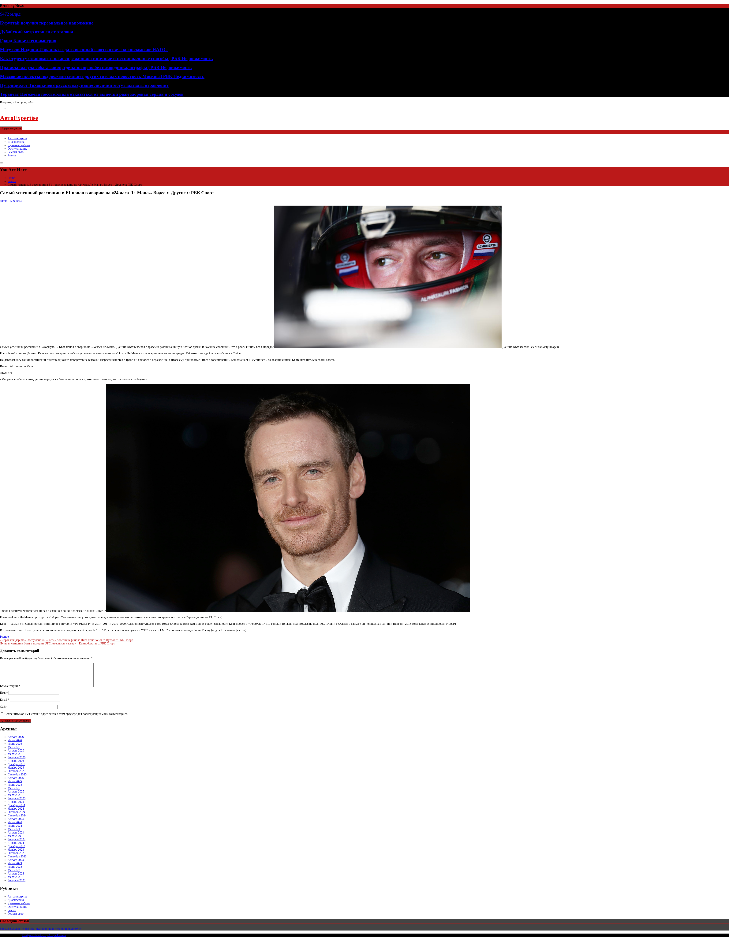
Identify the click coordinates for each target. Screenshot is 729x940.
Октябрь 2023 (16, 853)
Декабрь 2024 (16, 805)
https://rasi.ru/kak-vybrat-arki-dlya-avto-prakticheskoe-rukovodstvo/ (40, 928)
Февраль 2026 (16, 757)
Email (4, 699)
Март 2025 (14, 794)
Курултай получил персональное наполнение (46, 23)
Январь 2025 (16, 801)
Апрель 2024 (16, 832)
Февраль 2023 (16, 880)
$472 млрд (10, 14)
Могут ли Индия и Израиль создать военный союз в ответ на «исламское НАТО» (84, 49)
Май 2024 (14, 829)
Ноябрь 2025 (16, 767)
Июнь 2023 (15, 866)
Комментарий (10, 686)
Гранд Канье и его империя (28, 40)
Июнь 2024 (15, 825)
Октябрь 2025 (16, 771)
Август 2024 (16, 818)
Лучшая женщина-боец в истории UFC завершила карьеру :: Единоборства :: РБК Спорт (57, 643)
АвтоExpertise (19, 117)
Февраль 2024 (16, 839)
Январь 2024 (16, 842)
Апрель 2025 (16, 791)
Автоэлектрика (17, 138)
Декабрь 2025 (16, 764)
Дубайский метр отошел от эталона (36, 31)
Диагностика (16, 141)
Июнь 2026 (15, 743)
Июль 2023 (15, 863)
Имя (4, 692)
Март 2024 (14, 835)
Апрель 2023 (16, 873)
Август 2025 (16, 777)
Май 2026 (14, 747)
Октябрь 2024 (16, 812)
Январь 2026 (16, 760)
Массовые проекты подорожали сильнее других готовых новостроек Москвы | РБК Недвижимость (102, 76)
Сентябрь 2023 (17, 856)
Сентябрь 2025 (17, 774)
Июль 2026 (15, 740)
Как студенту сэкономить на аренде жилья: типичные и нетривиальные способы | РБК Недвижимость (106, 58)
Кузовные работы (19, 145)
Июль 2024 (15, 822)
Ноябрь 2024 (16, 808)
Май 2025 (14, 788)
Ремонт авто (16, 152)
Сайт (3, 706)
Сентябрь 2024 (17, 815)
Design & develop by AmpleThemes (44, 935)
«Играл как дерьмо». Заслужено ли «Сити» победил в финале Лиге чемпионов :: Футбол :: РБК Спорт (66, 640)
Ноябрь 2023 (16, 849)
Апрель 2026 (16, 750)
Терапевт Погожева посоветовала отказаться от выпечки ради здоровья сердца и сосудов (92, 94)
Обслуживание (17, 148)
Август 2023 (16, 859)
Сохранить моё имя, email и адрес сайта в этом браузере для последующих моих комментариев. (66, 713)
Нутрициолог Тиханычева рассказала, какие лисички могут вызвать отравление (84, 85)
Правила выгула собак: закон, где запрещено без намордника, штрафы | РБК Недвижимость (96, 67)
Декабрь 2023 (16, 846)
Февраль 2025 (16, 798)
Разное (12, 155)
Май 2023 (14, 870)
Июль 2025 (15, 781)
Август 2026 (16, 736)
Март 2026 (14, 753)
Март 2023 (14, 876)
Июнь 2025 (15, 784)
